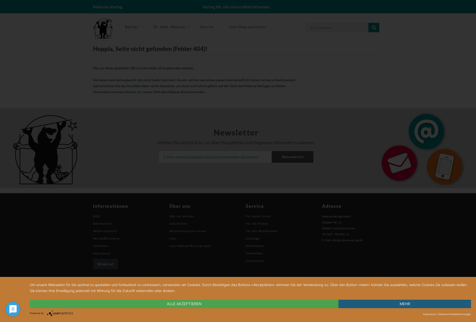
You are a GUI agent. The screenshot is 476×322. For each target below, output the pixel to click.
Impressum (429, 314)
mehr (405, 303)
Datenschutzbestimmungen (454, 314)
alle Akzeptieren (184, 303)
